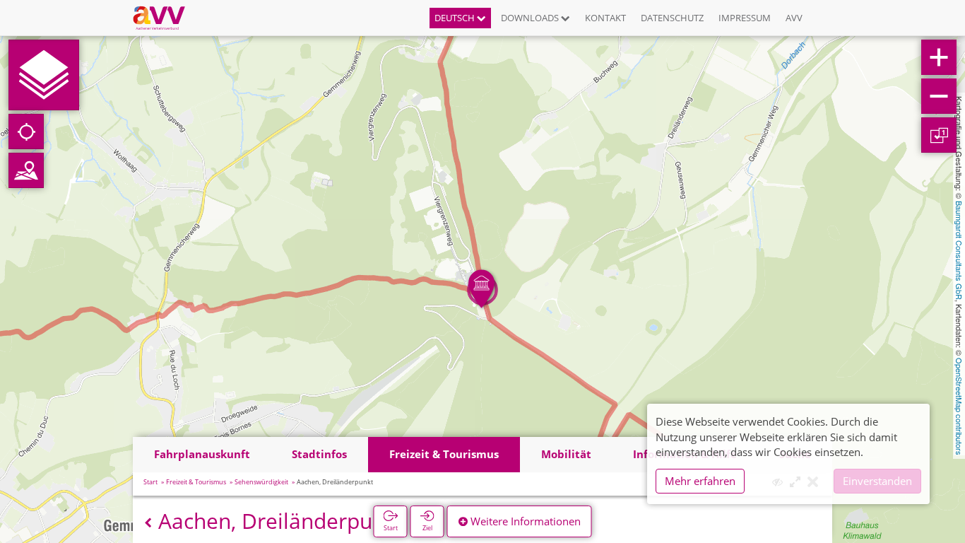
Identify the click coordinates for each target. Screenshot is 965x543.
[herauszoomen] (939, 96)
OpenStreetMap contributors (959, 406)
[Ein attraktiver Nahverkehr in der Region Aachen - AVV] (164, 17)
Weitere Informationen (524, 521)
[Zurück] (148, 523)
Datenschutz (672, 17)
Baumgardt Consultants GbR (959, 250)
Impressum (744, 17)
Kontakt (605, 17)
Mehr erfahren (700, 481)
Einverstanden (877, 481)
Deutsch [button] (455, 17)
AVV (794, 17)
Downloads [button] (531, 17)
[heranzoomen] (939, 57)
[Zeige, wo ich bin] (26, 131)
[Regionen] (26, 170)
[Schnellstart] (43, 75)
